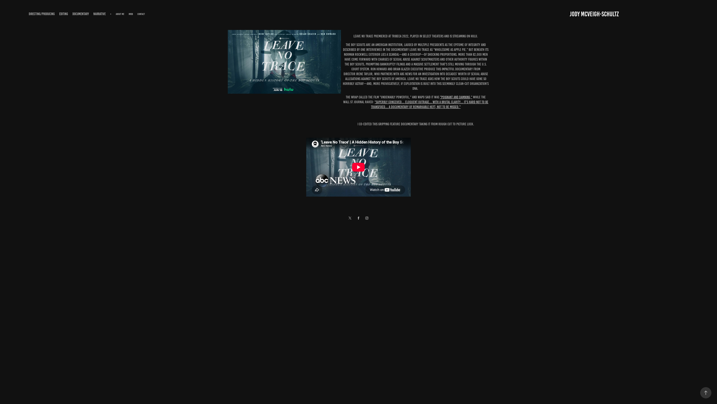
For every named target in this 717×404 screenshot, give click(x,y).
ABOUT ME (120, 14)
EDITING (63, 14)
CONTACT (141, 14)
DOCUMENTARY (80, 14)
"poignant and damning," (456, 97)
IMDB (131, 14)
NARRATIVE (99, 14)
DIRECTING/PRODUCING (42, 14)
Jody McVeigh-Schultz (594, 14)
